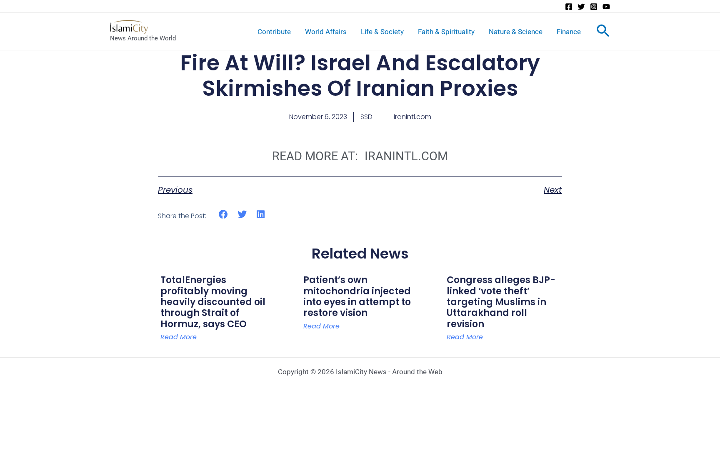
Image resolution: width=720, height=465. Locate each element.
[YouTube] (606, 6)
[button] (223, 214)
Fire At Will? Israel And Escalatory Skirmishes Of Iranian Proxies (360, 75)
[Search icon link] (603, 32)
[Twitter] (581, 6)
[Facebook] (568, 6)
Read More (178, 337)
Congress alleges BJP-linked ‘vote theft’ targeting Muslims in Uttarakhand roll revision (501, 302)
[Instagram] (594, 6)
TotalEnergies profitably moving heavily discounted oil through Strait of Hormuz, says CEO (212, 302)
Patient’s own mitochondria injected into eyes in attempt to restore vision (357, 296)
